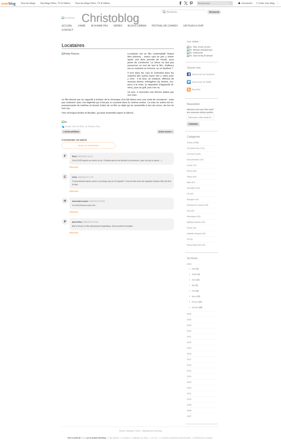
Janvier (195, 307)
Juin (193, 280)
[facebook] (180, 3)
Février (195, 302)
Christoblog (110, 18)
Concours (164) (194, 154)
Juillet (194, 274)
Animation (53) (193, 188)
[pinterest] (191, 3)
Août (194, 269)
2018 (189, 354)
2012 (189, 388)
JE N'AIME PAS (99, 25)
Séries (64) (192, 171)
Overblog (158, 431)
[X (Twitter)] (186, 3)
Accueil (67, 25)
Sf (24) (190, 239)
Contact (67, 29)
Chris (83, 438)
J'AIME (81, 25)
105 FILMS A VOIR (193, 25)
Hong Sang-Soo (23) (196, 245)
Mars (194, 296)
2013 (189, 382)
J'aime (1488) (193, 142)
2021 (189, 337)
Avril (194, 291)
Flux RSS (196, 90)
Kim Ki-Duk (78, 126)
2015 (189, 371)
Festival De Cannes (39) (197, 205)
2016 (189, 365)
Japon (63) (191, 177)
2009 (189, 405)
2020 (189, 342)
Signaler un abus (141, 438)
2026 (189, 264)
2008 (189, 410)
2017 (189, 359)
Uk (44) (190, 194)
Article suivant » (165, 132)
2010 (189, 399)
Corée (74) (191, 165)
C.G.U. (155, 438)
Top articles (114, 438)
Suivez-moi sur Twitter (201, 82)
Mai (193, 285)
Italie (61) (191, 182)
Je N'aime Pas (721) (196, 148)
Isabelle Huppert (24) (196, 233)
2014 (189, 376)
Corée (68, 126)
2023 (189, 325)
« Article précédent (71, 132)
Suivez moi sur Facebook (203, 74)
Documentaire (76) (195, 160)
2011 (189, 393)
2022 (189, 331)
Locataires (73, 45)
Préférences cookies (203, 438)
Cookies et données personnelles (176, 438)
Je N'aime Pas (92, 126)
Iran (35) (190, 211)
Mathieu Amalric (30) (196, 222)
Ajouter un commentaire (88, 145)
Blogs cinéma (137, 25)
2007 (189, 416)
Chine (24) (191, 228)
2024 (189, 320)
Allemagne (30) (194, 216)
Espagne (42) (193, 199)
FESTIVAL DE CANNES (165, 25)
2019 (189, 348)
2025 (189, 314)
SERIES (117, 25)
